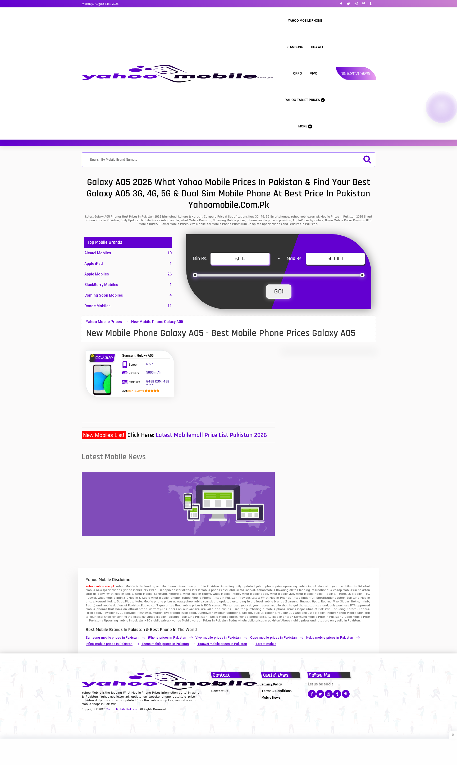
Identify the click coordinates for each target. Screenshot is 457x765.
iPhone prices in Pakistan (167, 637)
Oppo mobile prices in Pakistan (273, 637)
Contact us (219, 691)
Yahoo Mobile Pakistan (122, 709)
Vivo (313, 73)
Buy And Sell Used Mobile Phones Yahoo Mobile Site (326, 613)
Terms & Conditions (277, 691)
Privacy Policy (272, 684)
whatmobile (246, 621)
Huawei (317, 47)
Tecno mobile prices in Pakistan (165, 644)
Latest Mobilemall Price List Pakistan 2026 (211, 435)
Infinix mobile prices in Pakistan (109, 644)
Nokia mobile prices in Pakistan (329, 637)
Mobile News (358, 73)
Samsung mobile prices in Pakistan (112, 637)
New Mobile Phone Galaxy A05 (157, 322)
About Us (218, 684)
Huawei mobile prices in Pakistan (222, 644)
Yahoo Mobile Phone (305, 20)
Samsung (295, 47)
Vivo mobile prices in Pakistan (217, 637)
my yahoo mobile (153, 617)
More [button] (303, 126)
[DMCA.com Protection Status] (224, 697)
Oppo (297, 73)
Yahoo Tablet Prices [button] (303, 100)
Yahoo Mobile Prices (104, 322)
